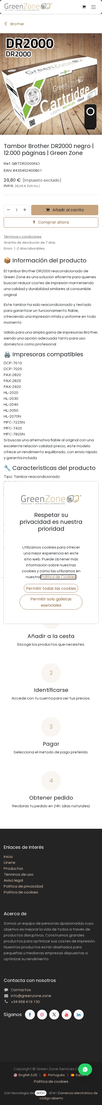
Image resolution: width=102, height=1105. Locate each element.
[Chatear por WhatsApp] (85, 1069)
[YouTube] (67, 1015)
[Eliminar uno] (8, 210)
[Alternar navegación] (93, 7)
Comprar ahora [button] (53, 222)
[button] (51, 588)
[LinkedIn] (79, 1015)
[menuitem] (25, 1075)
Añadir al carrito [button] (67, 210)
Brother (17, 24)
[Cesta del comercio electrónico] (84, 7)
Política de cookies (51, 1082)
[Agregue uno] (25, 210)
